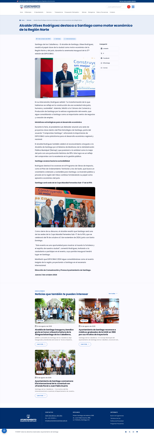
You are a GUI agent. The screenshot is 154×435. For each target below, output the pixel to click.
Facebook (106, 58)
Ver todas (112, 293)
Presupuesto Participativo (72, 12)
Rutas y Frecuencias (102, 12)
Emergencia (91, 12)
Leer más (40, 344)
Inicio (21, 12)
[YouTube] (137, 432)
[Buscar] (128, 6)
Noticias (84, 12)
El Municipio (28, 12)
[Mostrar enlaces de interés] (133, 6)
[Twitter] (129, 432)
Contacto (112, 12)
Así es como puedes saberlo (128, 1)
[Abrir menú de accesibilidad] (4, 430)
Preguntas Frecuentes (117, 424)
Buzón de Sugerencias (117, 416)
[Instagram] (133, 432)
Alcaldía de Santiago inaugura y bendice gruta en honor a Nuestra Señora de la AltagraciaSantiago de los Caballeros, (54, 332)
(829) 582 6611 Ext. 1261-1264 (53, 416)
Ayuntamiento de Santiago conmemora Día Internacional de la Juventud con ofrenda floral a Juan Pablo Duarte (54, 383)
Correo (105, 68)
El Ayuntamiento (38, 12)
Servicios (49, 12)
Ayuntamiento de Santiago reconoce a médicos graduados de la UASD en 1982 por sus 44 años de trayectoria (97, 332)
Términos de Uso (115, 418)
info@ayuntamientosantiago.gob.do (56, 421)
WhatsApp (106, 63)
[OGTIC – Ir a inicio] (30, 7)
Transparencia (59, 12)
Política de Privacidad (117, 421)
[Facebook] (125, 432)
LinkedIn (105, 48)
